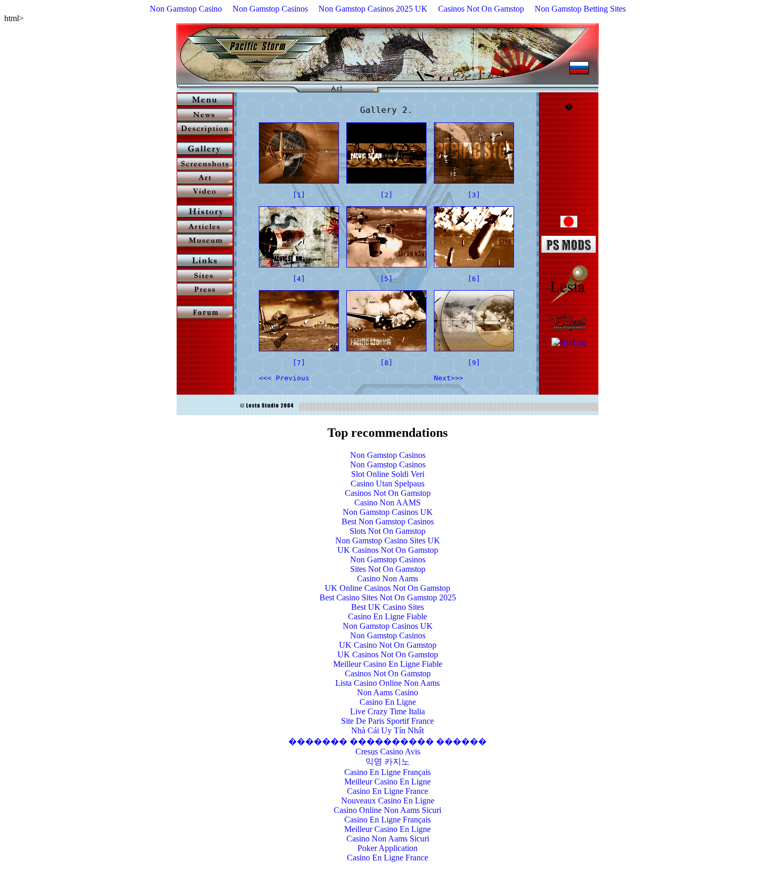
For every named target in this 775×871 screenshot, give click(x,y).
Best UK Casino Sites (387, 606)
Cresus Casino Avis (387, 751)
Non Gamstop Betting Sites (580, 8)
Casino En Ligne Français (387, 772)
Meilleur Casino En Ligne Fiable (387, 663)
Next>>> (448, 378)
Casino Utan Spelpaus (387, 483)
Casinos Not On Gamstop (481, 8)
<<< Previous (284, 378)
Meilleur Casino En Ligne (387, 781)
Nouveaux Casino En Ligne (387, 800)
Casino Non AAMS (387, 502)
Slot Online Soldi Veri (387, 474)
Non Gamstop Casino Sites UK (387, 540)
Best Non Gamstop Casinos (388, 521)
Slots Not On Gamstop (387, 531)
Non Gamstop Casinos (270, 8)
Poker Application (387, 848)
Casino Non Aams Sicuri (387, 838)
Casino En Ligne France (387, 791)
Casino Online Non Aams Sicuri (387, 810)
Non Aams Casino (387, 692)
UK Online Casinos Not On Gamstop (387, 587)
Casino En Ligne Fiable (387, 616)
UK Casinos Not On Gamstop (387, 549)
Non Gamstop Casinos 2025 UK (373, 8)
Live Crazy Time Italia (387, 711)
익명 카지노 (387, 761)
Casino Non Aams (387, 578)
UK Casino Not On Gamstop (388, 644)
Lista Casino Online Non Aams (387, 682)
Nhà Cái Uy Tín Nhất (387, 730)
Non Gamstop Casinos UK (388, 512)
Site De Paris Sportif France (387, 720)
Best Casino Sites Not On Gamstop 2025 (387, 597)
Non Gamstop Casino (186, 8)
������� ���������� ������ (387, 741)
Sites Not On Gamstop (387, 568)
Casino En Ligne (388, 701)
